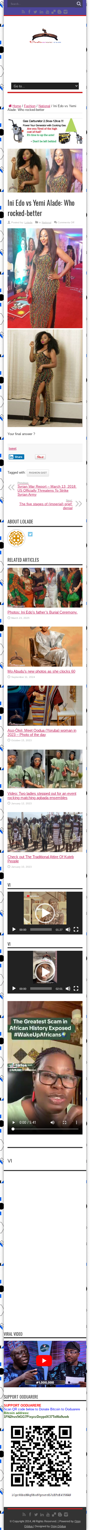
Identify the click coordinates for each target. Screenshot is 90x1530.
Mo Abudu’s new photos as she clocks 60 (41, 671)
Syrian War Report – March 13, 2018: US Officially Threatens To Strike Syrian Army (47, 488)
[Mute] (68, 929)
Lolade (28, 222)
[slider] (41, 929)
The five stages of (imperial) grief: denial (45, 504)
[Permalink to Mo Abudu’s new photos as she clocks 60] (45, 665)
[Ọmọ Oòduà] (45, 40)
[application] (45, 913)
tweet (12, 448)
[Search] (78, 4)
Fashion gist (38, 472)
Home (16, 106)
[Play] (14, 929)
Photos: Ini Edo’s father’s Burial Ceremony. (43, 612)
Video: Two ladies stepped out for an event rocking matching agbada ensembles (42, 795)
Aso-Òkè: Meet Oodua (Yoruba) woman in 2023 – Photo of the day (42, 732)
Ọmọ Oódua (58, 1526)
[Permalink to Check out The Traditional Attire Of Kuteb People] (45, 851)
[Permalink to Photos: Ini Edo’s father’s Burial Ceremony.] (45, 606)
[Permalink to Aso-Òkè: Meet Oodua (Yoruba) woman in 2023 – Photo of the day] (45, 724)
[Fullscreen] (76, 929)
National (44, 106)
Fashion (30, 106)
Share (18, 457)
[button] (45, 913)
